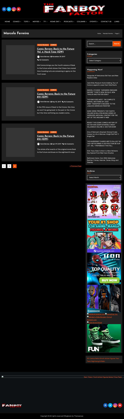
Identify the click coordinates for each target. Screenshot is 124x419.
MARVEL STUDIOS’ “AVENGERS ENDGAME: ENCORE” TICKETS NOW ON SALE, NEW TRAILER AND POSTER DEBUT (102, 92)
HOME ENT (55, 21)
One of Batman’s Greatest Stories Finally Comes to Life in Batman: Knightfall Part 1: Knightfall (103, 134)
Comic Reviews (43, 45)
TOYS (26, 21)
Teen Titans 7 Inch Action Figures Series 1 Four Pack (103, 377)
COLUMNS (81, 21)
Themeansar (78, 416)
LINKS (116, 21)
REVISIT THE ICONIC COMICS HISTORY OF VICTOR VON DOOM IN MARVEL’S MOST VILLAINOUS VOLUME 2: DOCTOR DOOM (102, 125)
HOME (7, 21)
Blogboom (68, 416)
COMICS (16, 21)
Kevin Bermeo (45, 56)
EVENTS (93, 21)
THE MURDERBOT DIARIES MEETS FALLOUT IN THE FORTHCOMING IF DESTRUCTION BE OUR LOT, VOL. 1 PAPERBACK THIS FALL (104, 144)
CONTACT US (106, 21)
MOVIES (36, 21)
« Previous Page (75, 166)
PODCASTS (68, 21)
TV (44, 21)
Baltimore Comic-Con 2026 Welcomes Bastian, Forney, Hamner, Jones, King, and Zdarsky (102, 160)
